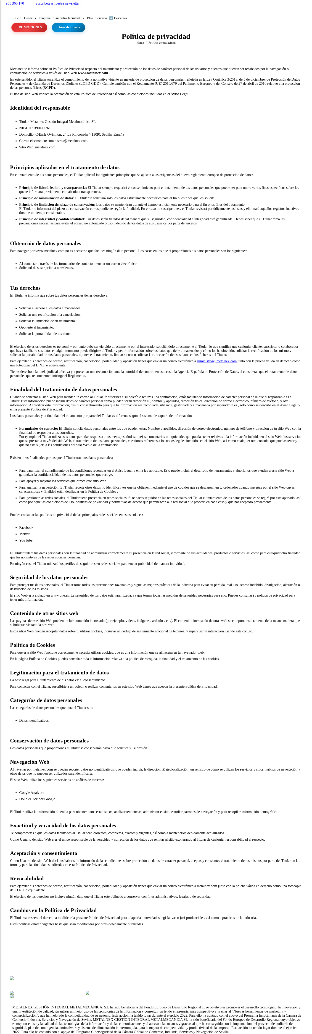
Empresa (44, 18)
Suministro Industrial (66, 18)
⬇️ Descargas (118, 18)
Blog (90, 18)
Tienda (28, 18)
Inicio (17, 18)
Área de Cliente (69, 27)
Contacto (101, 18)
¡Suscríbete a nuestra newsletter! (57, 3)
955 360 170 (15, 3)
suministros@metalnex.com (217, 361)
